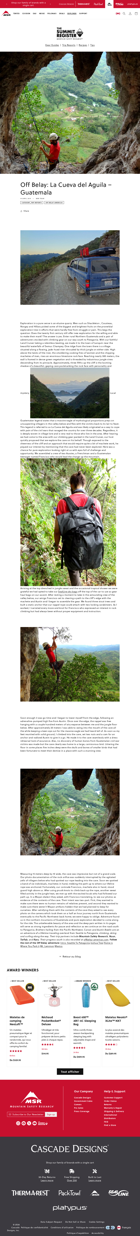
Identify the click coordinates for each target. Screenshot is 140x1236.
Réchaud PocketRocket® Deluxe (51, 1020)
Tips (92, 45)
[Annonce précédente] (7, 4)
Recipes (83, 45)
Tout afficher (70, 1072)
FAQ (106, 1121)
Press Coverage (81, 1111)
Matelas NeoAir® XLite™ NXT (116, 1018)
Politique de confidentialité (34, 1227)
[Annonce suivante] (50, 4)
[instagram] (18, 1123)
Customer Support (113, 1097)
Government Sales (83, 1101)
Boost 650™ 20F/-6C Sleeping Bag (84, 1020)
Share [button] (26, 211)
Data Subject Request (51, 1222)
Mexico (59, 946)
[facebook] (24, 1123)
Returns (108, 1104)
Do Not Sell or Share (75, 1222)
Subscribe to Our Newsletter (27, 1114)
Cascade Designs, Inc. (13, 1229)
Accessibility (98, 1233)
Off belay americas (54, 203)
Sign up (51, 1114)
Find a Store (110, 1125)
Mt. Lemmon (47, 946)
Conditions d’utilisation (62, 1227)
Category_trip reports (32, 203)
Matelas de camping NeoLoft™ (17, 1020)
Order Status (110, 1101)
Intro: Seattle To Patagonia (75, 942)
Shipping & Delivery (114, 1111)
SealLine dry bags (67, 591)
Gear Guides (52, 45)
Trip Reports (68, 45)
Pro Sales (78, 1107)
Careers (77, 1104)
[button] (16, 13)
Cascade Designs (82, 1097)
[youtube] (35, 1123)
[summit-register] (43, 1123)
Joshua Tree (97, 942)
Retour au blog (72, 956)
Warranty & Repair (113, 1107)
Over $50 (72, 1180)
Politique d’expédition (78, 1233)
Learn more (47, 1180)
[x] (29, 1123)
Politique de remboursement (90, 1227)
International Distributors (110, 1116)
